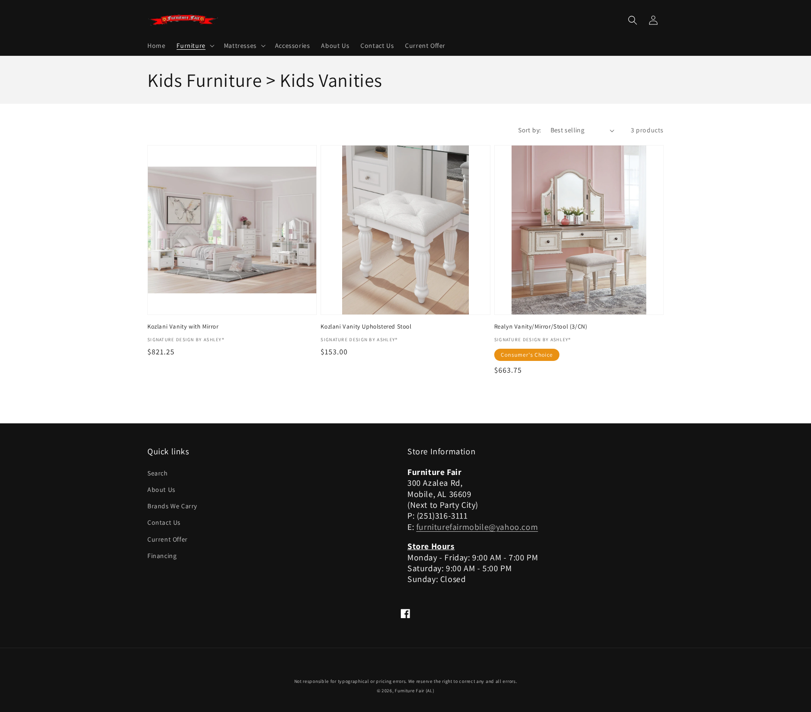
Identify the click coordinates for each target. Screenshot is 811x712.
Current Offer (167, 539)
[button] (194, 45)
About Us (161, 489)
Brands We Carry (172, 506)
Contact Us (164, 522)
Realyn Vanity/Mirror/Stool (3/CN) (541, 326)
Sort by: (529, 130)
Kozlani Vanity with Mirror (183, 326)
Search (157, 473)
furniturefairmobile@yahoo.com (477, 526)
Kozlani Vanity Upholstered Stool (366, 326)
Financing (161, 555)
